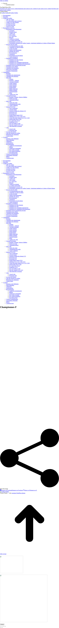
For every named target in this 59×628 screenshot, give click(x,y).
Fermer (2, 624)
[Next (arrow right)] (2, 627)
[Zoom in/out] (5, 626)
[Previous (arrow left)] (0, 627)
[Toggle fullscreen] (3, 626)
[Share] (2, 626)
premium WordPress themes (18, 493)
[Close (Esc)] (0, 626)
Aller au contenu (4, 0)
